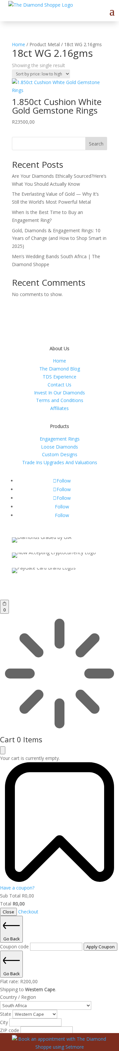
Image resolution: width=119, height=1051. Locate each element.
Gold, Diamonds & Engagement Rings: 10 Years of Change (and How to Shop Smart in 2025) (59, 238)
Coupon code (15, 946)
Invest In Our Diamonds (59, 392)
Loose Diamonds (59, 447)
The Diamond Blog (59, 369)
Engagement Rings (60, 439)
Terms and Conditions (59, 400)
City (4, 1022)
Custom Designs (59, 454)
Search (96, 144)
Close (8, 912)
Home (18, 44)
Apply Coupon (100, 947)
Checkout (28, 911)
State (6, 1014)
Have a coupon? (17, 888)
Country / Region (18, 997)
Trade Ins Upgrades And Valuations (59, 462)
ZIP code (10, 1030)
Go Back (11, 939)
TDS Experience (59, 376)
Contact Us (59, 384)
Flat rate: (19, 981)
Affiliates (59, 408)
